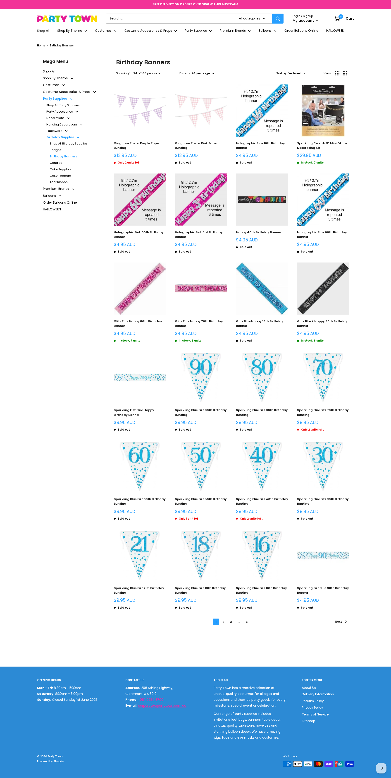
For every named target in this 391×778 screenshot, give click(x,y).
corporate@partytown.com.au (162, 705)
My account (304, 20)
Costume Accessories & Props (148, 31)
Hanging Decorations (62, 124)
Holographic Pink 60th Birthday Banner (139, 234)
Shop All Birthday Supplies (69, 143)
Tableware (54, 131)
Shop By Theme (69, 31)
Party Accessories (60, 111)
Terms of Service (315, 714)
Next (338, 621)
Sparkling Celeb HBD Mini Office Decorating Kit (322, 145)
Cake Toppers (60, 175)
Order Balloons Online (301, 31)
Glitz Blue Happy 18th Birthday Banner (259, 323)
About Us (309, 687)
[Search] (278, 19)
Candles (56, 163)
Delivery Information (318, 694)
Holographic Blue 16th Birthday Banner (260, 145)
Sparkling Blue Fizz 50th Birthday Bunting (201, 501)
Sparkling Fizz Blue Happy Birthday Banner (134, 412)
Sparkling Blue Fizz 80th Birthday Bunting (262, 412)
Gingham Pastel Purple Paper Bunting (137, 145)
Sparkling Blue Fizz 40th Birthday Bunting (262, 501)
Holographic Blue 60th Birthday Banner (322, 234)
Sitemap (308, 721)
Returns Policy (313, 701)
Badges (55, 150)
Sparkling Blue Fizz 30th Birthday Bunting (323, 501)
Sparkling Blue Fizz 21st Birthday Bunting (139, 590)
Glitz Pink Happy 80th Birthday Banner (138, 323)
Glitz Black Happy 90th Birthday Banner (322, 323)
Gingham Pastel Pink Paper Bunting (196, 145)
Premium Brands (233, 31)
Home (41, 45)
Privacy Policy (312, 707)
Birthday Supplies (60, 137)
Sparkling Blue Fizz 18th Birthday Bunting (200, 590)
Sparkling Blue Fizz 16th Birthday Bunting (261, 590)
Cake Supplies (60, 169)
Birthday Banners (62, 45)
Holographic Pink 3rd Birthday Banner (199, 234)
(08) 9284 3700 (150, 699)
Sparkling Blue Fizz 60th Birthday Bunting (140, 501)
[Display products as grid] (337, 73)
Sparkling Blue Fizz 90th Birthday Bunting (201, 412)
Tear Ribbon (59, 182)
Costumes (103, 31)
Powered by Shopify (50, 761)
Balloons (265, 31)
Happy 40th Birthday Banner (258, 232)
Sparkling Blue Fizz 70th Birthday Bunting (323, 412)
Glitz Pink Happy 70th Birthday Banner (199, 323)
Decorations (55, 118)
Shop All (43, 31)
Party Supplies (196, 31)
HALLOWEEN (335, 31)
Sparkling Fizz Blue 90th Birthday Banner (323, 590)
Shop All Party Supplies (63, 105)
